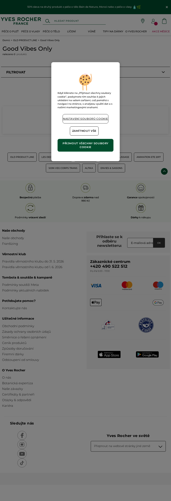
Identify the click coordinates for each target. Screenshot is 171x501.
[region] (85, 111)
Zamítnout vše (84, 131)
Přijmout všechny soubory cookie (85, 145)
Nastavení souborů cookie (85, 118)
